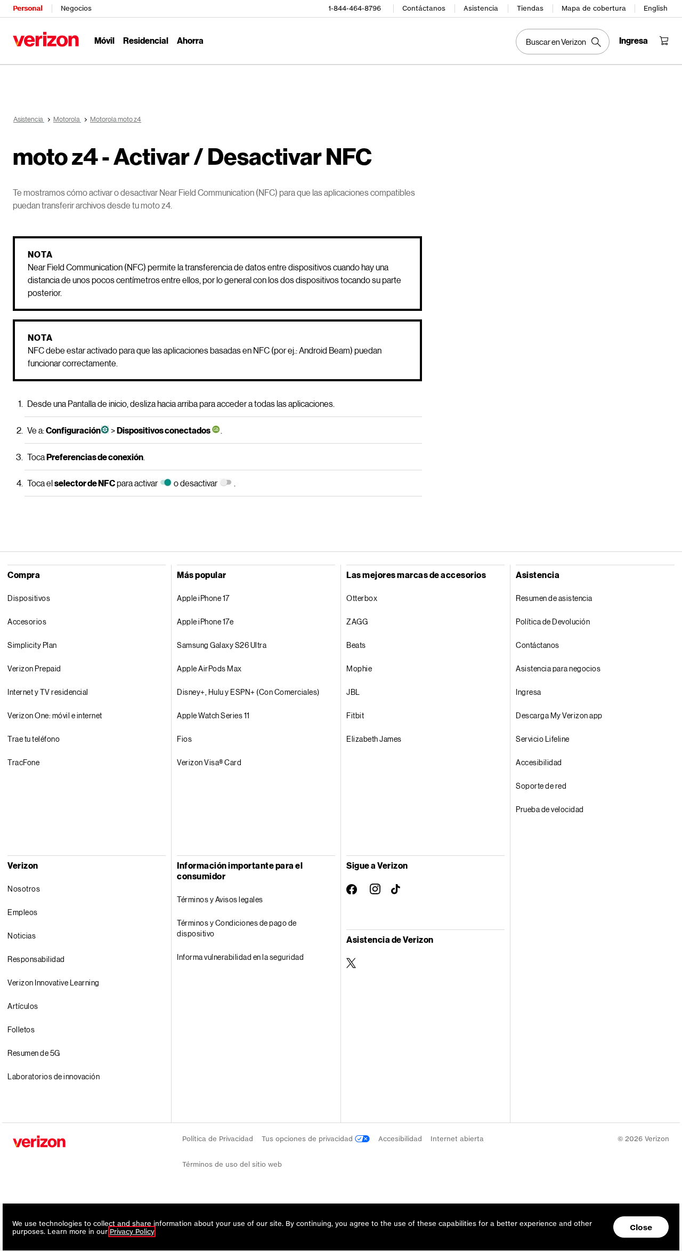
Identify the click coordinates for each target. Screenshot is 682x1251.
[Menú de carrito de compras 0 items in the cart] (664, 40)
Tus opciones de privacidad (308, 1139)
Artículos (22, 1006)
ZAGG (357, 621)
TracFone (23, 762)
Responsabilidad (36, 959)
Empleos (22, 912)
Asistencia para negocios (558, 668)
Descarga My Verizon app (559, 715)
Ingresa (528, 691)
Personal (27, 8)
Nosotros (23, 888)
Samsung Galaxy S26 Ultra (221, 644)
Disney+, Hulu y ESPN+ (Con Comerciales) (248, 691)
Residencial (145, 40)
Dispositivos (28, 598)
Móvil (104, 40)
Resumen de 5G (33, 1052)
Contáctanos (423, 8)
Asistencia (481, 8)
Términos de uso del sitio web (232, 1164)
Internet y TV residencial (47, 691)
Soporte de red (541, 785)
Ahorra (190, 40)
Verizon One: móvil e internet (54, 715)
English (656, 8)
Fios (184, 738)
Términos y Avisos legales (220, 899)
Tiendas (530, 8)
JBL (353, 691)
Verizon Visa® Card (209, 762)
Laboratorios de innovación (53, 1076)
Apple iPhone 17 (203, 598)
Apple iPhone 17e (205, 621)
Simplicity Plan (32, 644)
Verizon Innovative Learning (53, 982)
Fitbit (355, 715)
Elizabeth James (374, 738)
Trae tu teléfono (33, 738)
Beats (356, 644)
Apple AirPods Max (209, 668)
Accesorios (26, 621)
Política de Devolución (553, 621)
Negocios (76, 8)
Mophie (359, 668)
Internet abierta (457, 1139)
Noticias (21, 935)
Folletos (21, 1029)
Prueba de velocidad (550, 809)
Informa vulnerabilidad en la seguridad (240, 956)
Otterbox (361, 598)
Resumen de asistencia (554, 598)
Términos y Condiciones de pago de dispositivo (237, 928)
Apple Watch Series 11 (213, 715)
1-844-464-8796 (354, 8)
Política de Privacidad (217, 1139)
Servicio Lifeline (543, 738)
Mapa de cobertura (594, 8)
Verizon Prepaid (34, 668)
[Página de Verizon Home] (46, 39)
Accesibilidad (539, 762)
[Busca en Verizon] (563, 41)
